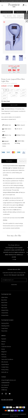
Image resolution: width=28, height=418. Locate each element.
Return (3, 344)
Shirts (14, 16)
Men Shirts (9, 16)
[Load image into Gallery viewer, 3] (21, 58)
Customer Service (6, 346)
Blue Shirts (4, 300)
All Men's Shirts (20, 16)
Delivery (3, 341)
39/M (17, 90)
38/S (12, 90)
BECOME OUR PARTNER (7, 399)
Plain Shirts (4, 307)
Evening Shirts (5, 323)
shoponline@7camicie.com (8, 380)
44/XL (23, 92)
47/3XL (23, 95)
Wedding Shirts (5, 326)
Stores (3, 349)
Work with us (4, 372)
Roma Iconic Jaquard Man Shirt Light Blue (14, 17)
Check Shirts (4, 313)
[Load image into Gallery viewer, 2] (14, 58)
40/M (23, 90)
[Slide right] (25, 58)
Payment (3, 339)
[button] (26, 15)
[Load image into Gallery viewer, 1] (7, 58)
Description (9, 161)
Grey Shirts (4, 305)
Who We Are (4, 362)
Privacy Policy (4, 369)
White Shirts (4, 297)
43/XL (16, 92)
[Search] (26, 5)
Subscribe (14, 284)
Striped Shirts (4, 310)
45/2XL (4, 95)
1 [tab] (12, 259)
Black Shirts (4, 302)
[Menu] (2, 5)
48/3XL (4, 98)
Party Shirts (4, 331)
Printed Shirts (4, 315)
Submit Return (5, 364)
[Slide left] (3, 58)
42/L (10, 92)
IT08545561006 (5, 382)
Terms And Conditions (7, 359)
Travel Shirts (4, 328)
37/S (6, 90)
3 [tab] (15, 259)
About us (3, 354)
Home (4, 16)
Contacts (3, 357)
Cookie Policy (4, 367)
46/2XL (13, 95)
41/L (4, 92)
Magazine (4, 351)
